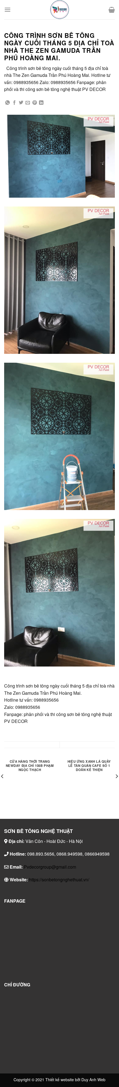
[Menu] (7, 9)
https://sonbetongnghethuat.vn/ (59, 879)
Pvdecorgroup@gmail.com (50, 867)
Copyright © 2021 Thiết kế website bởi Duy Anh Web (59, 1079)
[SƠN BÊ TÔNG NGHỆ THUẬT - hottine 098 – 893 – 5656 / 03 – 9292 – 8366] (59, 9)
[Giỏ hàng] (111, 10)
